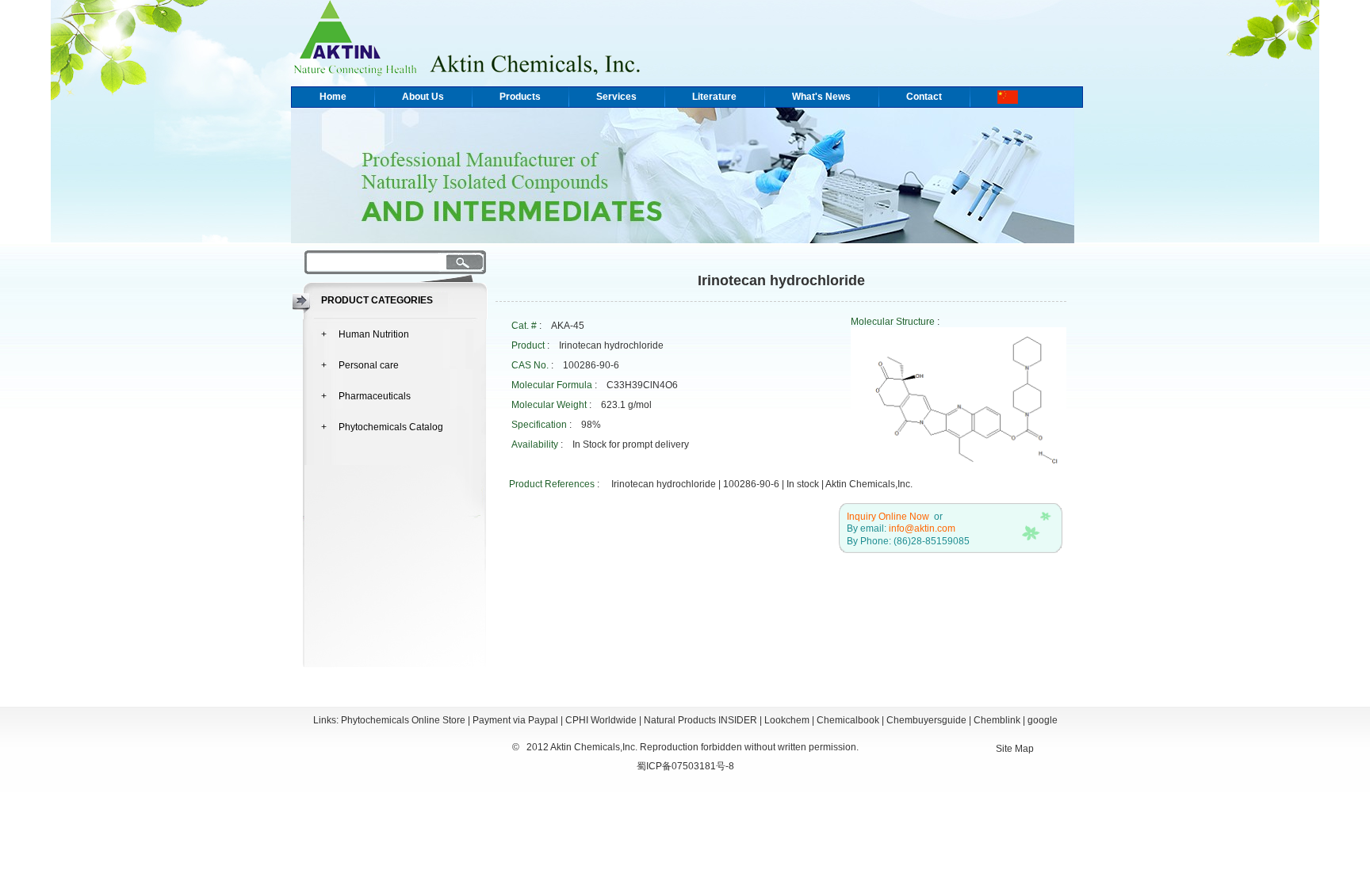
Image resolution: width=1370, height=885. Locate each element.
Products (520, 96)
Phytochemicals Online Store (403, 720)
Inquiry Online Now (888, 516)
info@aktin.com (922, 528)
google (1043, 720)
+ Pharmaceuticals (366, 396)
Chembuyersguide (926, 720)
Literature (714, 96)
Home (333, 96)
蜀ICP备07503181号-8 (685, 766)
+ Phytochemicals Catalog (382, 427)
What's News (821, 96)
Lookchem (786, 720)
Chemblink (997, 720)
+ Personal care (360, 365)
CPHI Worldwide (601, 720)
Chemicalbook (848, 720)
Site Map (1015, 748)
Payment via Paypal (515, 720)
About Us (423, 96)
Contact (924, 96)
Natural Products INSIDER (700, 720)
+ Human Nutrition (365, 334)
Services (616, 96)
